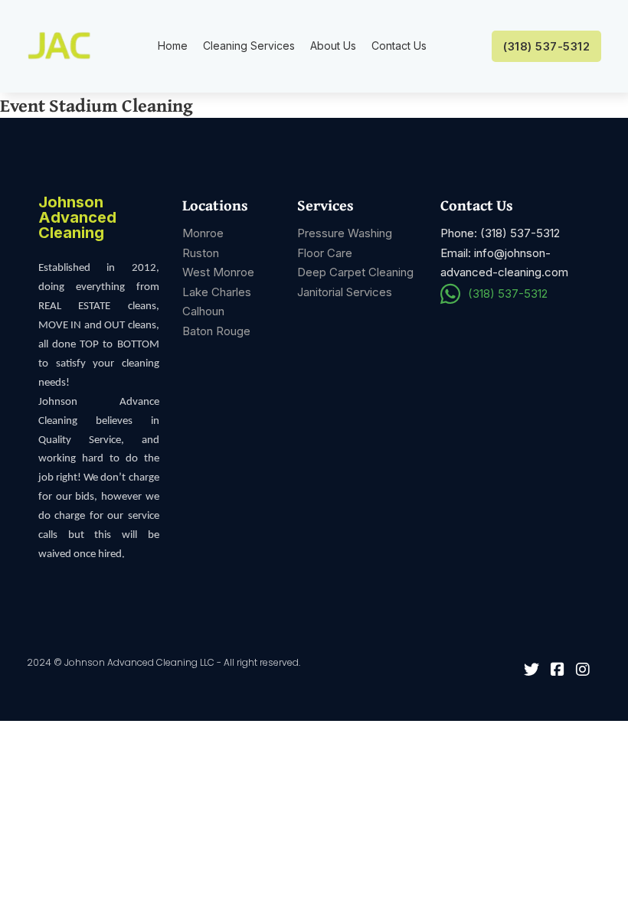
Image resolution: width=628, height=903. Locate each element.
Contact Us (399, 45)
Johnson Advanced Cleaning (77, 218)
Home (173, 45)
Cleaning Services (249, 45)
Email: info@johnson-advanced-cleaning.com (504, 263)
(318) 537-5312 (546, 46)
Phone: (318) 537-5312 (500, 233)
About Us (333, 45)
